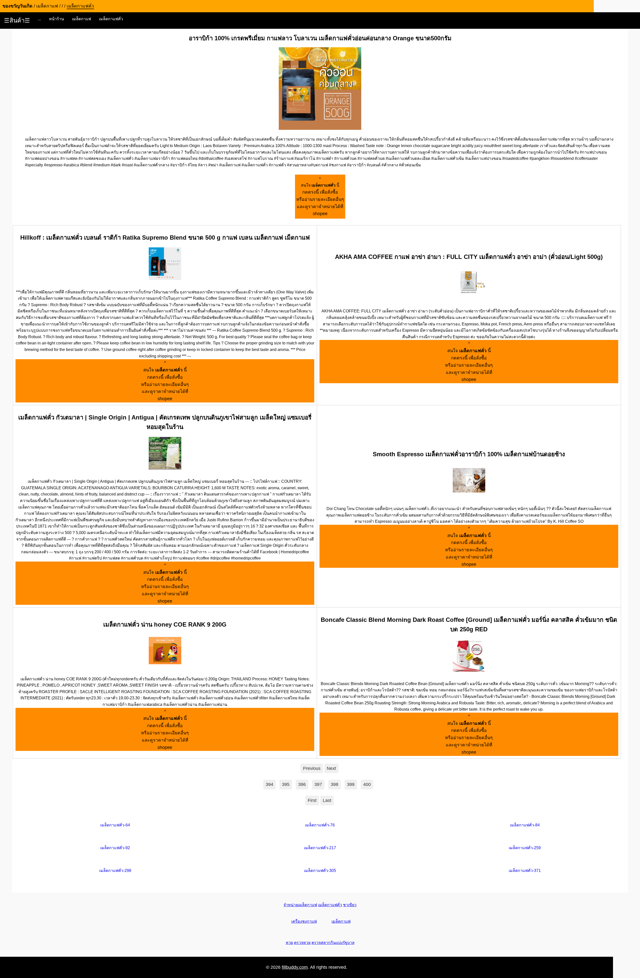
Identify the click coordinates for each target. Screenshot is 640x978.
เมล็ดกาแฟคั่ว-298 (115, 870)
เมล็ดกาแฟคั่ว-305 (320, 870)
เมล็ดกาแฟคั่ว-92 (115, 848)
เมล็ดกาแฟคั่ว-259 (525, 848)
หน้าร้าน (56, 19)
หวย (289, 942)
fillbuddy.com (295, 967)
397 (318, 784)
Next (331, 768)
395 (286, 784)
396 (302, 784)
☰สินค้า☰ (17, 20)
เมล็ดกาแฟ (81, 19)
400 (367, 784)
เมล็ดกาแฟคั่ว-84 (525, 825)
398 (334, 784)
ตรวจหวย (302, 942)
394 (269, 784)
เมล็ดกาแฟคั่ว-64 (115, 825)
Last (327, 800)
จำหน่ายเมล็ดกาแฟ (300, 905)
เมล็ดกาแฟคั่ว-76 (320, 825)
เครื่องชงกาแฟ (304, 921)
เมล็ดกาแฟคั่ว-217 (320, 848)
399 (350, 784)
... (39, 19)
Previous (311, 768)
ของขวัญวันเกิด (17, 6)
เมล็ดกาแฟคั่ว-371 (525, 870)
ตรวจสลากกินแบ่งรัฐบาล (333, 942)
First (312, 800)
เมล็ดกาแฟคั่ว (111, 19)
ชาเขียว (349, 905)
